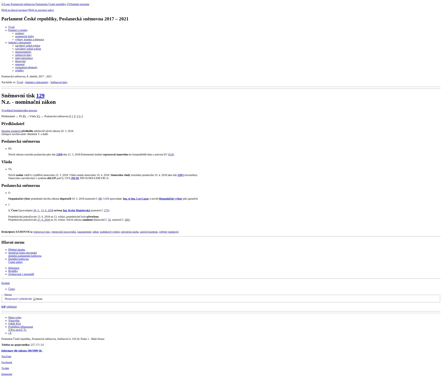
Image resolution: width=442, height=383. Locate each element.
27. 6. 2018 (43, 219)
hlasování (20, 61)
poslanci (19, 33)
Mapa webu (14, 317)
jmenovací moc (42, 231)
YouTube (6, 356)
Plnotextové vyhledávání (18, 298)
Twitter (5, 368)
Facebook (6, 362)
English (5, 283)
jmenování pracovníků (64, 231)
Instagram (6, 374)
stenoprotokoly (23, 51)
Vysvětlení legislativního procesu (19, 110)
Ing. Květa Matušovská (76, 210)
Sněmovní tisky (59, 82)
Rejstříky (13, 271)
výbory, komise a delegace (29, 39)
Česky (11, 289)
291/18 (75, 178)
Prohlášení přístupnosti (20, 326)
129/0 (59, 154)
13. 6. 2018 (47, 210)
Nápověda (14, 320)
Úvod (11, 27)
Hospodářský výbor (170, 198)
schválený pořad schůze (28, 48)
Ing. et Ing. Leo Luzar (136, 198)
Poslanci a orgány (18, 30)
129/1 (180, 175)
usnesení (20, 64)
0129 (171, 154)
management (84, 231)
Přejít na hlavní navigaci (14, 10)
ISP (3, 306)
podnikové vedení (109, 231)
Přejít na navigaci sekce (41, 10)
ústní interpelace (24, 58)
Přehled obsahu (16, 249)
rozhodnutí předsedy (26, 67)
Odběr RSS (14, 323)
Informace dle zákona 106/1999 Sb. (21, 350)
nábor (96, 231)
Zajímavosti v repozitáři (21, 274)
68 (99, 198)
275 (106, 210)
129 (40, 95)
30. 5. (36, 210)
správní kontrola (149, 231)
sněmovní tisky (23, 55)
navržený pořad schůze (27, 45)
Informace (13, 267)
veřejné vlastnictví (169, 231)
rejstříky (19, 70)
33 (109, 219)
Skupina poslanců (11, 131)
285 (127, 219)
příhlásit (11, 306)
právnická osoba (130, 231)
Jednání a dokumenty (19, 42)
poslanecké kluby (24, 36)
